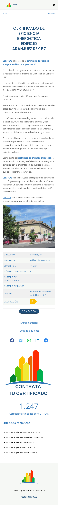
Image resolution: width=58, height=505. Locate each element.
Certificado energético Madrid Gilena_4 (18, 442)
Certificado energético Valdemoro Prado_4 (20, 452)
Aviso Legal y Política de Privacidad (29, 490)
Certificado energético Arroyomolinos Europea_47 (23, 437)
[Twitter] (54, 5)
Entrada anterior (29, 322)
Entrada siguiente (29, 330)
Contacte (7, 197)
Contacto (51, 13)
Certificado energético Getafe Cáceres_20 (19, 447)
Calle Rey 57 (36, 254)
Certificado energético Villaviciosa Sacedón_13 (21, 432)
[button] (12, 340)
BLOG (5, 13)
